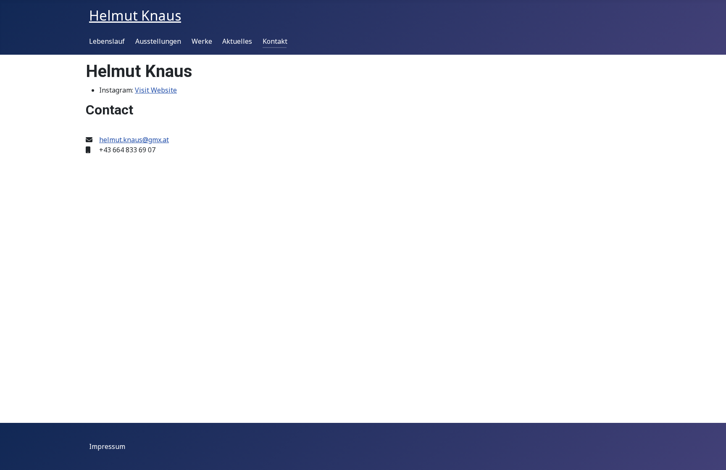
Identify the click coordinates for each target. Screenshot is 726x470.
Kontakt (275, 41)
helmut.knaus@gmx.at (134, 139)
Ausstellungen (158, 41)
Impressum (107, 446)
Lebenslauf (107, 41)
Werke (202, 41)
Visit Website (156, 90)
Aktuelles (237, 41)
